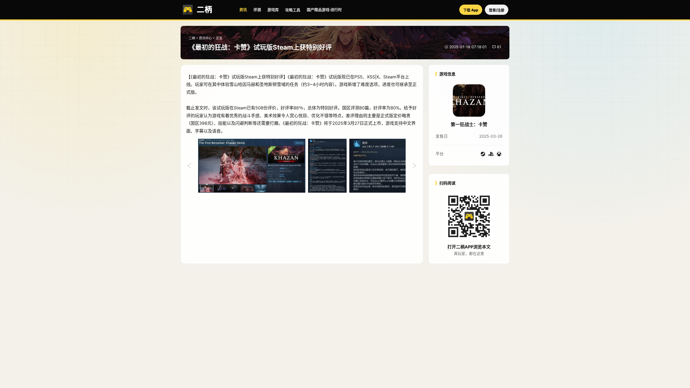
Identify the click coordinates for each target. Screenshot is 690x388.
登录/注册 (496, 10)
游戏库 (273, 9)
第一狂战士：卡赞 (469, 124)
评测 (257, 9)
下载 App (470, 10)
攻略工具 (292, 10)
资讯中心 (205, 38)
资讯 (243, 9)
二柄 (192, 38)
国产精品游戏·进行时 (324, 9)
